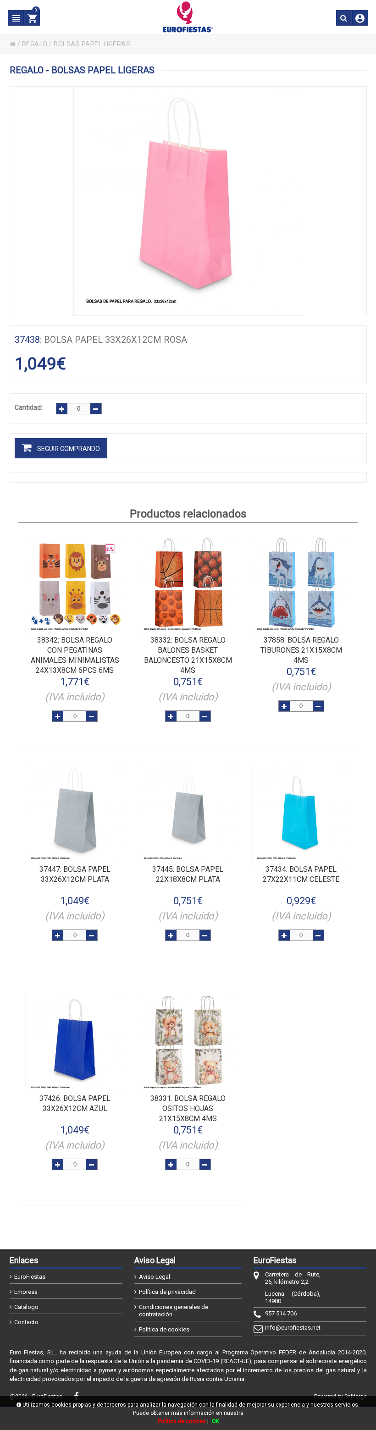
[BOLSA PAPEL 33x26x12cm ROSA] (188, 201)
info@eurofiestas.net (293, 1327)
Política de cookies (164, 1329)
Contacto (26, 1322)
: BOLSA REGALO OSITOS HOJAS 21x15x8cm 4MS (188, 1108)
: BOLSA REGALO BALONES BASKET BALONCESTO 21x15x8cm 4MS (188, 655)
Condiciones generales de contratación (173, 1311)
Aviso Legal (154, 1276)
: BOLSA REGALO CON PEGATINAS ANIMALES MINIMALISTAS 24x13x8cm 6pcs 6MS (75, 655)
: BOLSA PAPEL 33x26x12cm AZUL (75, 1103)
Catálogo (26, 1307)
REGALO (35, 44)
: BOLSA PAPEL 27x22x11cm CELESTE (301, 874)
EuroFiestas (29, 1276)
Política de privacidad (167, 1291)
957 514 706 (281, 1313)
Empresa (26, 1291)
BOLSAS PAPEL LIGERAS (92, 44)
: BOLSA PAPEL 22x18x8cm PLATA (187, 874)
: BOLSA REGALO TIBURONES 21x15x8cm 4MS (301, 650)
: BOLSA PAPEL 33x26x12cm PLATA (75, 874)
